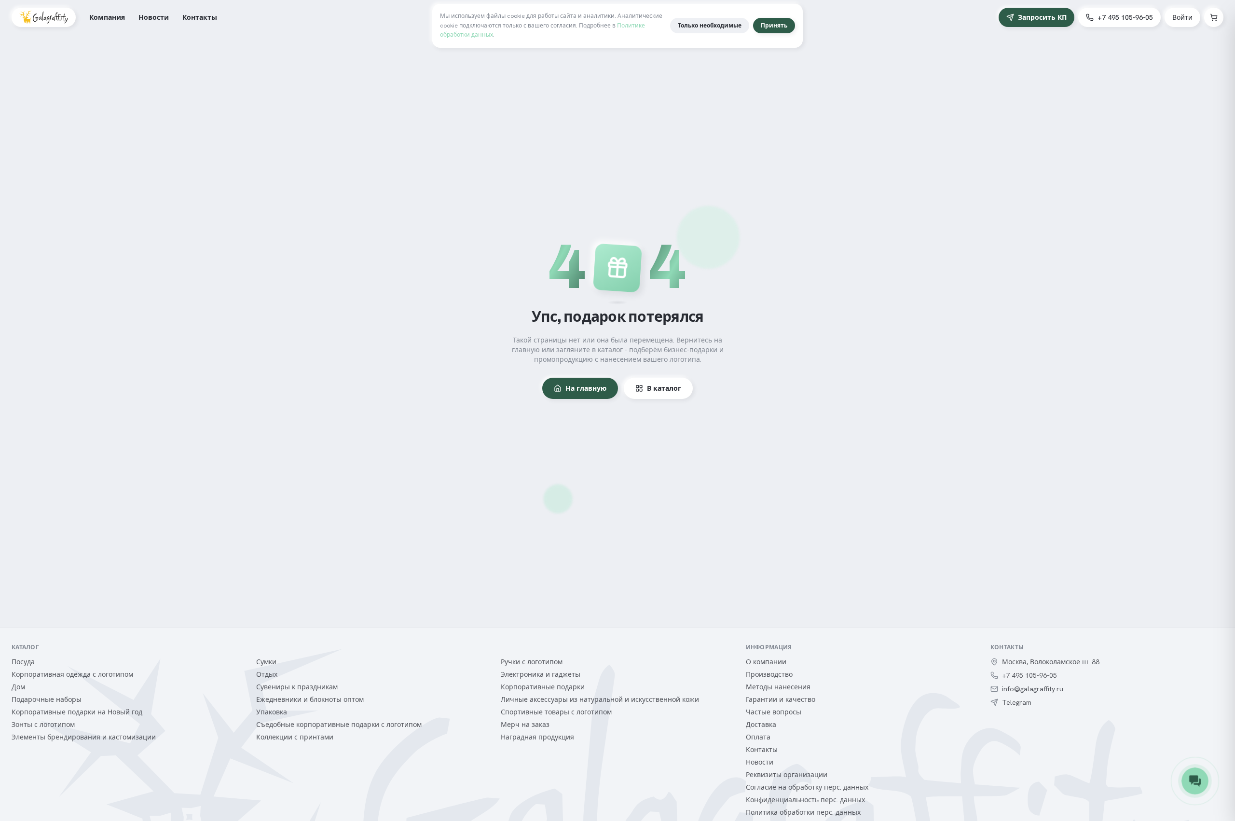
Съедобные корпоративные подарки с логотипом (339, 724)
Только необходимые (709, 25)
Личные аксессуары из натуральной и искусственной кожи (600, 699)
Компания (107, 17)
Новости (153, 17)
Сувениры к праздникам (297, 687)
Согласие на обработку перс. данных (807, 787)
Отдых (266, 674)
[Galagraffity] (44, 17)
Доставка (761, 724)
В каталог (664, 388)
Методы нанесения (778, 687)
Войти (1182, 17)
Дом (18, 687)
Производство (769, 674)
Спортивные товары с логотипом (556, 712)
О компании (766, 661)
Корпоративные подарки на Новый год (77, 712)
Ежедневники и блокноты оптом (310, 699)
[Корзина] (1213, 17)
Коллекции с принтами (294, 737)
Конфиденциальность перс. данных (805, 799)
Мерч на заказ (525, 724)
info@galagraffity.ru (1032, 688)
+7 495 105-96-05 (1125, 17)
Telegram (1016, 702)
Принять (774, 25)
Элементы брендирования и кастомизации (84, 737)
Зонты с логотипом (43, 724)
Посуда (23, 661)
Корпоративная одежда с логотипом (72, 674)
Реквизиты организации (786, 774)
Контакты (199, 17)
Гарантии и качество (780, 699)
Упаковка (271, 712)
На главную (585, 388)
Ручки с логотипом (532, 661)
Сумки (266, 661)
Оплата (758, 737)
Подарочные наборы (47, 699)
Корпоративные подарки (543, 687)
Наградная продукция (537, 737)
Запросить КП (1042, 17)
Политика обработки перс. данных (803, 812)
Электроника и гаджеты (540, 674)
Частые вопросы (773, 712)
